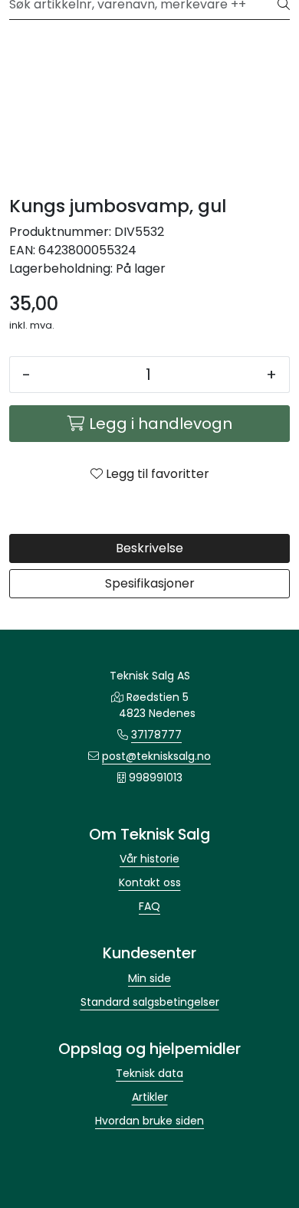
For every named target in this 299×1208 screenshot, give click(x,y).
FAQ (149, 906)
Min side (149, 978)
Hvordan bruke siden (149, 1120)
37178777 (156, 734)
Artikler (150, 1097)
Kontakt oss (150, 882)
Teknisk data (149, 1073)
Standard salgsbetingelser (149, 1002)
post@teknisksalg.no (156, 756)
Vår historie (149, 858)
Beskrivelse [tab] (149, 548)
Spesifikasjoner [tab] (150, 583)
